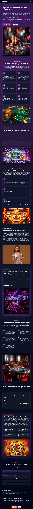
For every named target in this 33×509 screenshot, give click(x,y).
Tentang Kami (4, 496)
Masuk (16, 498)
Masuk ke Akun (15, 24)
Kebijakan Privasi (18, 496)
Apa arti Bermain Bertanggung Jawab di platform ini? (12, 483)
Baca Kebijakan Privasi (8, 285)
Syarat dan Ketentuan (11, 496)
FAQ (19, 498)
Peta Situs (22, 498)
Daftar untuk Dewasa (6, 24)
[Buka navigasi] (29, 1)
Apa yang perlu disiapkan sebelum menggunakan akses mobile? (14, 478)
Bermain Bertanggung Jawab (7, 498)
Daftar (14, 498)
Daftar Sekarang (14, 507)
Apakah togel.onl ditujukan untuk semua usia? (11, 470)
